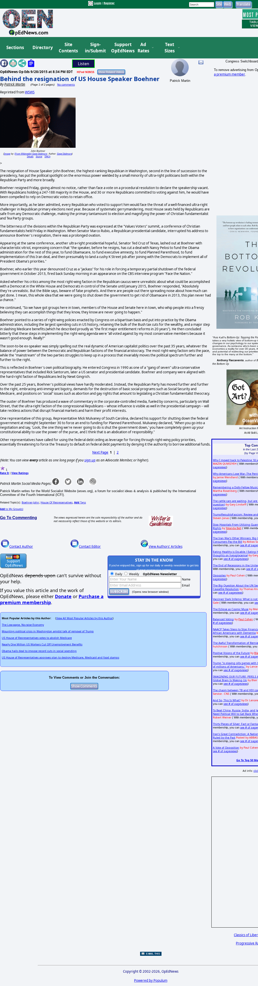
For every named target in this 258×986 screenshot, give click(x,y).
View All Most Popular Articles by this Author (84, 618)
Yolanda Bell (233, 528)
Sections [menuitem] (15, 47)
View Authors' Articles (165, 546)
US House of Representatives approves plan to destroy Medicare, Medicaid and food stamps (60, 657)
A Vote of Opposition (226, 747)
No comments (66, 84)
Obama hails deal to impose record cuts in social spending (39, 651)
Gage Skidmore (64, 153)
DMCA (47, 156)
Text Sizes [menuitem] (170, 48)
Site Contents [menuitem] (68, 48)
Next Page (100, 452)
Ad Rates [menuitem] (143, 48)
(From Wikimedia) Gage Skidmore (30, 153)
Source (39, 156)
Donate (63, 596)
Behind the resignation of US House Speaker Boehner (79, 79)
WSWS (30, 92)
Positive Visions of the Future (231, 653)
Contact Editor (90, 546)
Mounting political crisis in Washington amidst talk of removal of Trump (48, 631)
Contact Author (21, 546)
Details (30, 156)
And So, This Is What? (227, 700)
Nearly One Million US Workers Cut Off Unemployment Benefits (42, 644)
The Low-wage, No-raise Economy (23, 625)
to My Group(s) (11, 509)
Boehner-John (30, 502)
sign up (89, 460)
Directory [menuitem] (42, 47)
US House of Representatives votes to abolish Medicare (37, 638)
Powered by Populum (150, 980)
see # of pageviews (235, 559)
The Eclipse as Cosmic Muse (230, 609)
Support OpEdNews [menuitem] (121, 48)
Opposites (219, 575)
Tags (80, 502)
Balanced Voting (223, 619)
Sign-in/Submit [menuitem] (95, 48)
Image (7, 153)
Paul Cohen (245, 619)
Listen (83, 63)
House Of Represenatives (57, 502)
